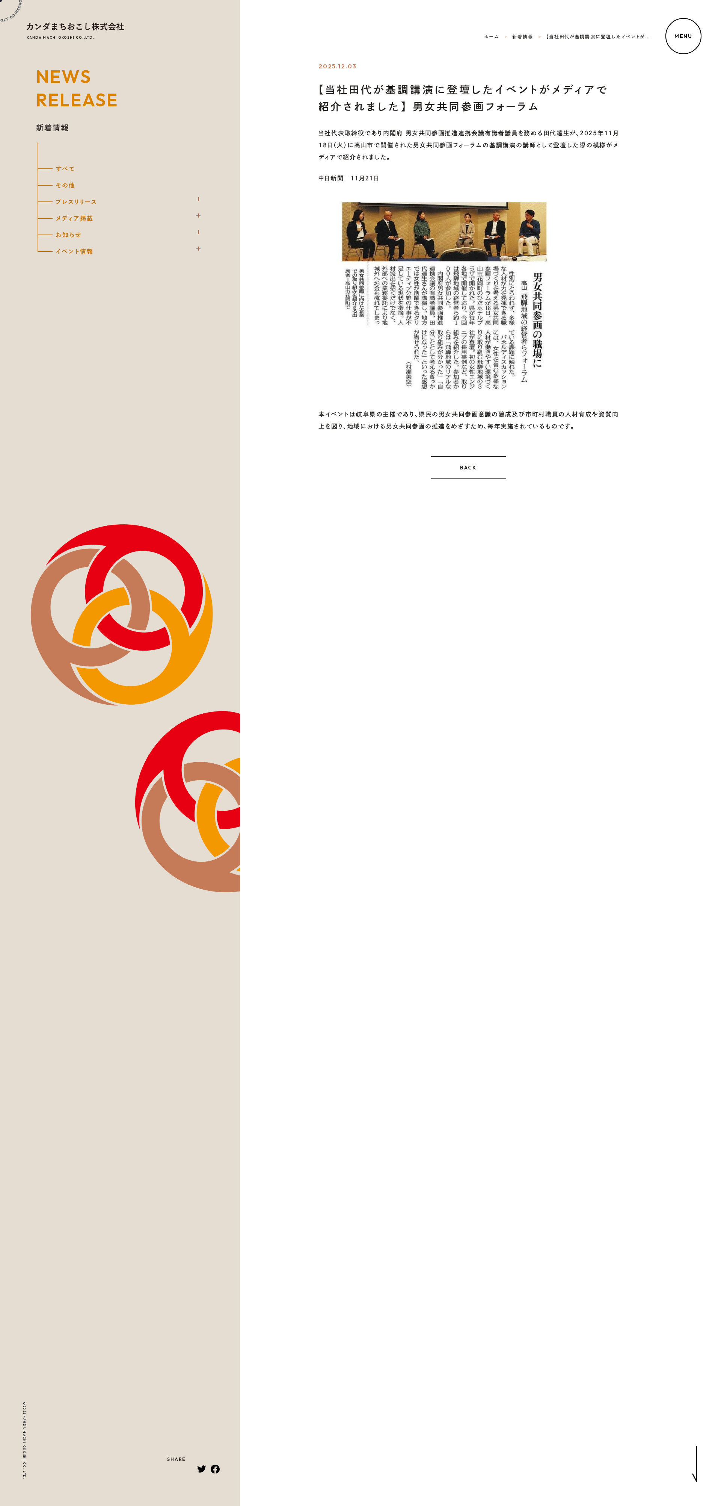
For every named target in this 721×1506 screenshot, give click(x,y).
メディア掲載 (75, 218)
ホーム (491, 36)
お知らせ (69, 235)
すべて (65, 169)
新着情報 (522, 36)
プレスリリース (76, 202)
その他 (65, 185)
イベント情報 (75, 251)
